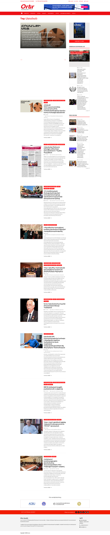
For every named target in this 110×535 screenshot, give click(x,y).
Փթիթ (62, 391)
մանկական (58, 391)
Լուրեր (45, 102)
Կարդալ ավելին (47, 137)
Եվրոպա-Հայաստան (48, 100)
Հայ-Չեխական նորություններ (41, 1)
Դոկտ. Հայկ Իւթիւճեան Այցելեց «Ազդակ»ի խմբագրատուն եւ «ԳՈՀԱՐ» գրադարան (55, 424)
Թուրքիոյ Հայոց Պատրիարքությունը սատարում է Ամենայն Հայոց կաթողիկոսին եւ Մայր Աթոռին (82, 90)
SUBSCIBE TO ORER (79, 41)
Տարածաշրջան (61, 144)
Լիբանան (46, 117)
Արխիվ (73, 13)
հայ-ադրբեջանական (55, 351)
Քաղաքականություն (65, 13)
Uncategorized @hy (48, 299)
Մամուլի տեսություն (53, 144)
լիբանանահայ (58, 154)
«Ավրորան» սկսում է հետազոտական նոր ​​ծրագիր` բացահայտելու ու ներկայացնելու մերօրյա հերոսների (83, 164)
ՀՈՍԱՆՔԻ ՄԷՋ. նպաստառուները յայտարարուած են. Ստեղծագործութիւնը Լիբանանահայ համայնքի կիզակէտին (54, 108)
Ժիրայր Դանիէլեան (55, 309)
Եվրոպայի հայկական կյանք (59, 100)
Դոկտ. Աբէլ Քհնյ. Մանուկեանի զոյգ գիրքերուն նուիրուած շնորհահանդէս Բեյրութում (54, 269)
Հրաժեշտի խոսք (61, 299)
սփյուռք (62, 200)
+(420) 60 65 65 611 (84, 525)
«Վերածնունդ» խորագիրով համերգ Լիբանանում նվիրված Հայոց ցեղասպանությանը (55, 229)
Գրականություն (47, 263)
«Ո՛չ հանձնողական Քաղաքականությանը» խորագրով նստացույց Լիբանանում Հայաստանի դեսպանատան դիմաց (53, 194)
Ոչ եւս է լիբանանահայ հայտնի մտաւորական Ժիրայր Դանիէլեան (54, 305)
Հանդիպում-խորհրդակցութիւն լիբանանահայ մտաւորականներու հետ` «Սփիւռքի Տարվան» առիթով (54, 462)
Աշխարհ (44, 13)
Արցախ (38, 13)
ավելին (87, 110)
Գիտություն (51, 13)
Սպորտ (57, 13)
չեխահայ (59, 429)
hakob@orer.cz (83, 527)
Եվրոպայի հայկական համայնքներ (27, 1)
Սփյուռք (26, 13)
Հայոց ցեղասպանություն (56, 234)
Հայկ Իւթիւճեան (54, 429)
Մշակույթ (59, 265)
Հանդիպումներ (47, 456)
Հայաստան (32, 13)
